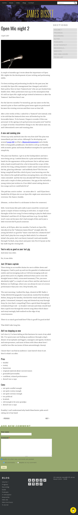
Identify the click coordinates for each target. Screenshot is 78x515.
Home (4, 3)
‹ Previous (6, 418)
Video (18, 3)
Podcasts (58, 42)
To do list (58, 57)
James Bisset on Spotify (29, 480)
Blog (24, 3)
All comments (10, 462)
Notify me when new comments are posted (18, 459)
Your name (5, 432)
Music (11, 3)
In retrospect (60, 45)
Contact (31, 3)
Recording (59, 36)
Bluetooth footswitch (30, 142)
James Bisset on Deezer (37, 480)
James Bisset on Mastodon (41, 484)
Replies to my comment (27, 462)
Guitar (57, 39)
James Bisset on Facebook (29, 484)
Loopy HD (10, 142)
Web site (58, 51)
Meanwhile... (59, 48)
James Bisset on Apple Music (33, 480)
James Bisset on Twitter (44, 480)
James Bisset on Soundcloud (41, 480)
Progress (58, 33)
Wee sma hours (61, 54)
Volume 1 (58, 30)
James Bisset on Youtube (37, 484)
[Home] (35, 19)
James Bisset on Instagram (33, 484)
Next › (47, 418)
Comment (5, 438)
